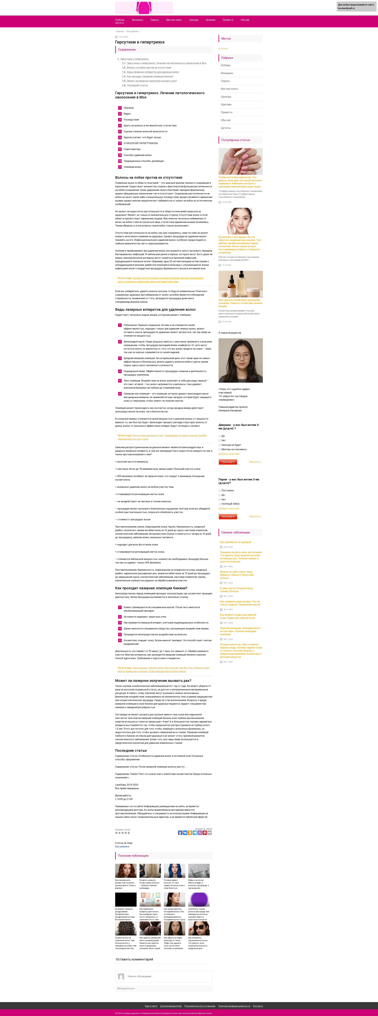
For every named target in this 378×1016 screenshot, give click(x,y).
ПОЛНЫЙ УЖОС (230, 504)
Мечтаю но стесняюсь (234, 449)
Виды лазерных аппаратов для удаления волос (150, 72)
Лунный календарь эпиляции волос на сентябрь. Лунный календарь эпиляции (240, 631)
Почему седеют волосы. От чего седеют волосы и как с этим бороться (174, 884)
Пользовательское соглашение (199, 1006)
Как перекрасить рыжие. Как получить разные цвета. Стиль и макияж (125, 884)
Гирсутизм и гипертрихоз (133, 59)
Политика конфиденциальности (234, 1006)
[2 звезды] (119, 833)
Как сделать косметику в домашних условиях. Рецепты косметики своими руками (240, 303)
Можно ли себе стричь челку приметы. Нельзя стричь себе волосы (237, 574)
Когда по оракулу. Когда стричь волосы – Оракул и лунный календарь (149, 884)
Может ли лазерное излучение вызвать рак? (149, 81)
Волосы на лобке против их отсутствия (146, 67)
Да (223, 436)
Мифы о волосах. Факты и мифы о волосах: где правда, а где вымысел (198, 884)
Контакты (258, 1006)
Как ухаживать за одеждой (235, 542)
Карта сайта (151, 1006)
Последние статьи (135, 85)
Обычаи (245, 19)
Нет (223, 440)
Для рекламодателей (170, 1006)
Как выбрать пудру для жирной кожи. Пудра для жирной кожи (238, 616)
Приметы (228, 19)
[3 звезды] (122, 833)
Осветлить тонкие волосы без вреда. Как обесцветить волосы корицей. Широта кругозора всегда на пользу (198, 915)
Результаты (255, 462)
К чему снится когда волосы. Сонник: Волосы (236, 590)
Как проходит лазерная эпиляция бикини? (147, 76)
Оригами (210, 19)
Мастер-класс (174, 19)
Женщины (137, 19)
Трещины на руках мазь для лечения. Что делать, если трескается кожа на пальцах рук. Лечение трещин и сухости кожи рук (241, 557)
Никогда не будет (231, 445)
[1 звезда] (116, 833)
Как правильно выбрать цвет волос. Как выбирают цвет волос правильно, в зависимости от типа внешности (149, 915)
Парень (155, 19)
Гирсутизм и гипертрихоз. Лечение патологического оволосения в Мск (164, 63)
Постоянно (227, 490)
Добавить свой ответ (229, 454)
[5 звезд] (129, 833)
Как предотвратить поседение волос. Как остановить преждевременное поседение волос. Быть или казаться (174, 915)
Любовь (119, 19)
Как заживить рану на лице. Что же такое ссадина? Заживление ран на (240, 603)
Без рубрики (122, 846)
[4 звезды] (126, 833)
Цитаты (119, 22)
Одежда (193, 19)
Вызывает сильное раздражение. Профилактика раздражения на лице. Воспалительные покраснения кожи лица (125, 917)
